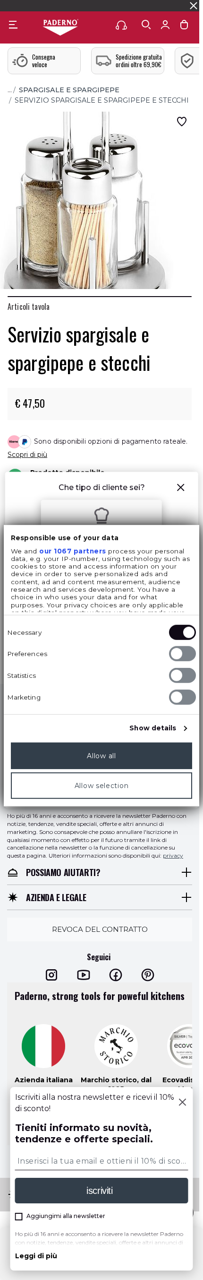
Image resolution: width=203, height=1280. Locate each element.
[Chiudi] (182, 1103)
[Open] (146, 24)
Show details (152, 728)
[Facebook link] (115, 974)
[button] (180, 489)
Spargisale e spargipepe (69, 90)
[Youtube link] (83, 974)
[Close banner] (193, 5)
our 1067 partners (72, 550)
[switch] (182, 653)
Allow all (101, 755)
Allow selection (102, 785)
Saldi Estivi (160, 5)
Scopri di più (27, 454)
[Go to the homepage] (60, 28)
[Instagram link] (51, 974)
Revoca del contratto (100, 929)
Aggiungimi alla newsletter (65, 1215)
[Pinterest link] (147, 974)
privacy (173, 855)
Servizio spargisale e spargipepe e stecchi (102, 100)
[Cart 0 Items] (184, 27)
